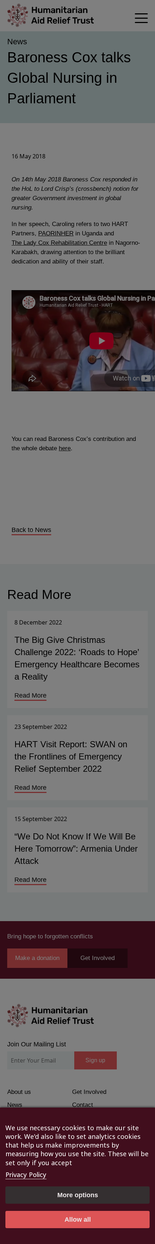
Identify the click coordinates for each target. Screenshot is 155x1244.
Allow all (78, 1219)
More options (77, 1195)
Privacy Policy (25, 1174)
